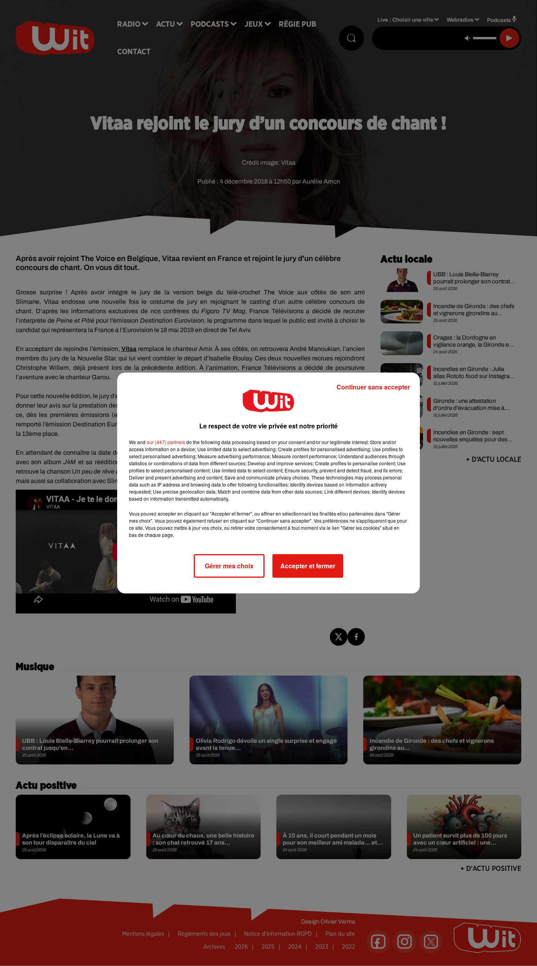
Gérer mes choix (229, 565)
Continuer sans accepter (373, 386)
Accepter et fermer (307, 565)
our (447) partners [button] (166, 442)
